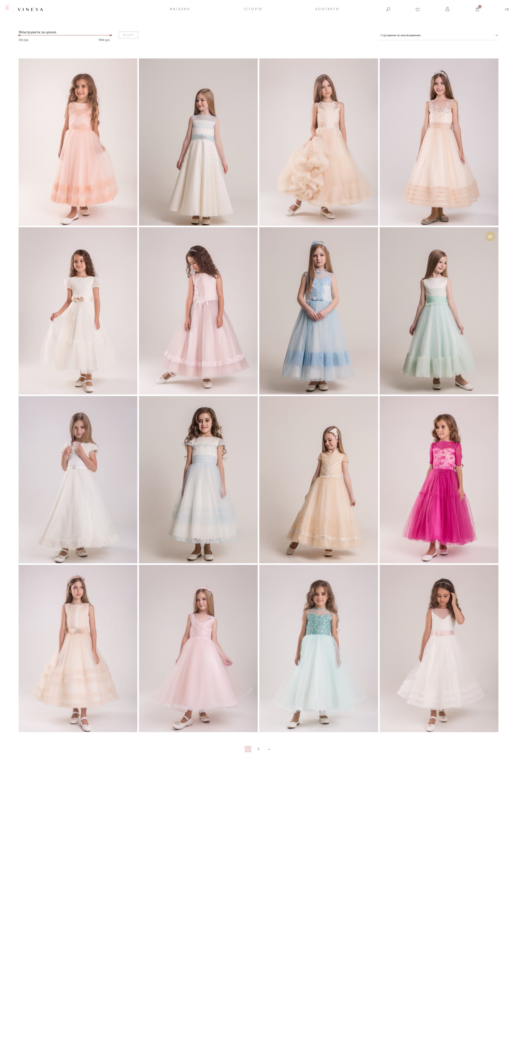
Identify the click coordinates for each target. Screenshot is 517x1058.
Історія (253, 9)
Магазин (180, 9)
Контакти (327, 9)
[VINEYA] (6, 9)
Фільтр (128, 35)
